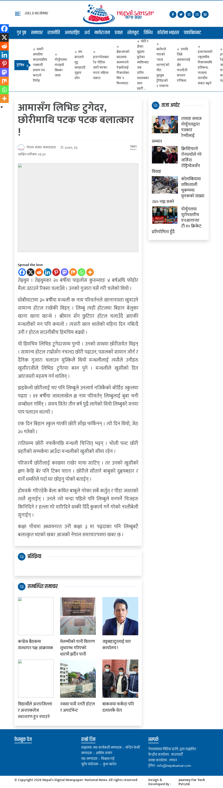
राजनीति (53, 32)
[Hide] (1, 107)
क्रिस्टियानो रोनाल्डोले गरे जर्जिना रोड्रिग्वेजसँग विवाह (177, 160)
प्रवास (119, 32)
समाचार (37, 32)
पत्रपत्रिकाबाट (192, 32)
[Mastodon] (64, 272)
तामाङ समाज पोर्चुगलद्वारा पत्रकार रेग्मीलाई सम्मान (177, 130)
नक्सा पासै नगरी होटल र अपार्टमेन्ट (77, 707)
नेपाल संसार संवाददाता (41, 147)
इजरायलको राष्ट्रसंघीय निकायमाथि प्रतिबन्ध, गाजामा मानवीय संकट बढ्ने (205, 67)
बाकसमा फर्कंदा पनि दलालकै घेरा (118, 707)
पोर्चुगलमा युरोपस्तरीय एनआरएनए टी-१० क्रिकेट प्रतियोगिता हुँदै (176, 220)
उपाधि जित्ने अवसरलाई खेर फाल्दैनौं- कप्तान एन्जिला (183, 65)
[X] (30, 272)
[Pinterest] (56, 272)
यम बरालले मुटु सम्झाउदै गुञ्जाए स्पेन (79, 65)
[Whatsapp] (81, 272)
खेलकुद (133, 32)
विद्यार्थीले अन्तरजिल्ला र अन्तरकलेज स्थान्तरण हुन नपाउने (35, 710)
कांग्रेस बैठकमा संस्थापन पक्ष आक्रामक (35, 645)
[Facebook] (22, 272)
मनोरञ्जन (102, 32)
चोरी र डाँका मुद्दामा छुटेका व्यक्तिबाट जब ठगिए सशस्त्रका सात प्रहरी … (143, 65)
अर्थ (87, 32)
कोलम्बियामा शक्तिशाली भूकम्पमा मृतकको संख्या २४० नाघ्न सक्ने (178, 190)
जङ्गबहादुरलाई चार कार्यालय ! (116, 645)
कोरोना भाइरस (168, 32)
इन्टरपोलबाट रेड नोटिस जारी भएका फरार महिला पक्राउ (101, 67)
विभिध (148, 32)
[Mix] (73, 272)
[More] (90, 272)
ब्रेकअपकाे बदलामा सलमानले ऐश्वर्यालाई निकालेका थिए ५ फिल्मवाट (123, 67)
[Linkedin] (47, 272)
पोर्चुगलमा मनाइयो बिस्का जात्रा (61, 67)
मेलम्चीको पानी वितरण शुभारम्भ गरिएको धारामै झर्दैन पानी (77, 648)
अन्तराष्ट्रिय (72, 32)
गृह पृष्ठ (21, 32)
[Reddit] (39, 272)
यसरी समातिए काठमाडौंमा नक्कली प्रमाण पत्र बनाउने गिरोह (40, 65)
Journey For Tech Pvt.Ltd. (192, 782)
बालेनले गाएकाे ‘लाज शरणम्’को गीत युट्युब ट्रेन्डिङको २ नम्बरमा (162, 67)
